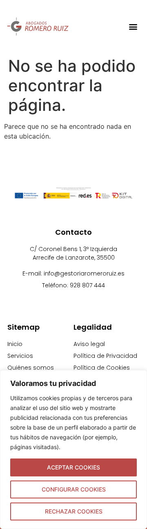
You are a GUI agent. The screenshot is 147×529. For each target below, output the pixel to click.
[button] (133, 26)
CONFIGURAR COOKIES (74, 489)
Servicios (20, 356)
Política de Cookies (102, 368)
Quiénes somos (30, 368)
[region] (73, 449)
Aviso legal (89, 344)
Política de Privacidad (105, 356)
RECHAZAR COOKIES (73, 511)
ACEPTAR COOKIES (73, 467)
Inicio (14, 344)
